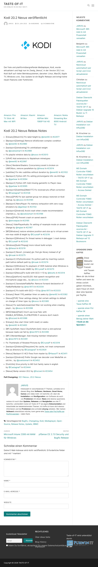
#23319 (56, 343)
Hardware (34, 23)
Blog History (40, 542)
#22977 (56, 137)
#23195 (25, 220)
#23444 (27, 367)
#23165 (29, 200)
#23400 (23, 325)
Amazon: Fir (9, 115)
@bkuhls (51, 273)
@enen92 (45, 137)
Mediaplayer (50, 421)
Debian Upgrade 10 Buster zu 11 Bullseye (85, 113)
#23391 (24, 339)
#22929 (42, 349)
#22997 (23, 161)
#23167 (29, 227)
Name (7, 481)
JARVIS (10, 23)
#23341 (44, 280)
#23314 (61, 273)
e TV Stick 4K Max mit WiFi (10, 118)
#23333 (57, 290)
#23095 (23, 186)
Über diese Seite (42, 537)
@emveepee (14, 220)
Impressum (40, 546)
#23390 (45, 332)
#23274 (44, 262)
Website (7, 502)
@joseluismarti (15, 151)
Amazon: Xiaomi (28, 115)
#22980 (23, 144)
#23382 (64, 294)
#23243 (24, 241)
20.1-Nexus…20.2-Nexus (30, 377)
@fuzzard (13, 318)
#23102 (64, 172)
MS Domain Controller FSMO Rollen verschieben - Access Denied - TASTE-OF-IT (84, 201)
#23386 (23, 318)
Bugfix (25, 421)
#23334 (40, 286)
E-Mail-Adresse (12, 491)
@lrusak (12, 255)
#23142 (33, 207)
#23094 (23, 179)
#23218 (46, 234)
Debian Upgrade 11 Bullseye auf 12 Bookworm (84, 238)
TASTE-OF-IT (13, 4)
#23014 (50, 168)
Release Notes (17, 424)
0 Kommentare (48, 23)
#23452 (36, 360)
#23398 (29, 308)
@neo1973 (29, 286)
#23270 (50, 269)
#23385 (45, 301)
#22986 (28, 151)
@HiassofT (53, 353)
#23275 (22, 255)
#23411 (64, 353)
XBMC (35, 424)
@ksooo (35, 154)
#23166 (39, 214)
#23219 (22, 248)
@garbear (13, 179)
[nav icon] (93, 5)
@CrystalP (35, 234)
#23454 (48, 371)
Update (28, 424)
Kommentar (10, 459)
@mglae (19, 227)
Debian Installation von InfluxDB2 (84, 124)
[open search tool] (88, 5)
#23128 (26, 193)
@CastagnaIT (15, 193)
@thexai (40, 168)
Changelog (34, 421)
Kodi (42, 421)
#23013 (44, 154)
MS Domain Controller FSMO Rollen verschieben (84, 214)
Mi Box (24, 118)
